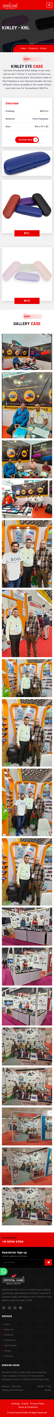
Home (23, 48)
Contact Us (10, 1340)
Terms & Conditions (28, 1407)
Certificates (10, 1345)
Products (33, 48)
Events (25, 1403)
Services (8, 1356)
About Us (8, 1329)
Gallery (7, 1351)
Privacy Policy (37, 1403)
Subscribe (48, 1262)
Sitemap (15, 1403)
